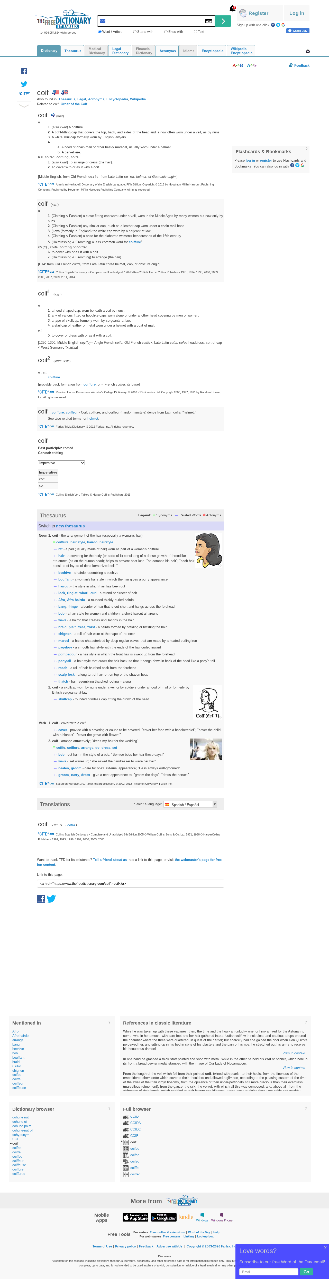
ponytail (64, 661)
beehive (64, 573)
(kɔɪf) (57, 294)
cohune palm (21, 1126)
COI (15, 1139)
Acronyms (96, 99)
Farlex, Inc (228, 1246)
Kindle (186, 1217)
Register (258, 13)
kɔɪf (55, 204)
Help (216, 1232)
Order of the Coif (74, 104)
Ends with (175, 32)
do (97, 748)
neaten (63, 768)
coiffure (135, 242)
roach (62, 668)
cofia (71, 825)
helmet (92, 418)
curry (75, 775)
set (114, 748)
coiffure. (54, 377)
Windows (202, 1217)
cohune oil (20, 1122)
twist (91, 627)
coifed (16, 1075)
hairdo (92, 542)
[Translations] (251, 65)
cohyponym (21, 1135)
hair (61, 556)
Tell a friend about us (110, 860)
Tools (308, 51)
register (266, 160)
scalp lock (66, 674)
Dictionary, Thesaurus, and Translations (182, 1200)
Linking (189, 1236)
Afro (61, 600)
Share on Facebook (297, 30)
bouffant (64, 579)
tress (81, 627)
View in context (293, 1053)
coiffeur (72, 412)
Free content (171, 1236)
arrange (87, 748)
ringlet (72, 593)
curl (93, 593)
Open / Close (24, 106)
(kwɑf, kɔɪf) (61, 361)
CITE (24, 95)
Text (201, 32)
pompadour (67, 654)
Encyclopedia (117, 99)
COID (134, 1116)
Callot (16, 1066)
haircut (63, 586)
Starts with (145, 32)
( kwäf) (60, 127)
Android (164, 1217)
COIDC (135, 1129)
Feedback (301, 65)
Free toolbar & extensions (167, 1232)
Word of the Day (199, 1232)
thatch (63, 681)
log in (250, 160)
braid (62, 627)
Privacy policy (125, 1246)
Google (283, 25)
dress (106, 748)
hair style (77, 542)
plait (72, 627)
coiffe (60, 748)
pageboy (65, 647)
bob (61, 613)
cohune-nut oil (22, 1130)
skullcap (65, 699)
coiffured (18, 1174)
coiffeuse (19, 1088)
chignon (64, 634)
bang (62, 606)
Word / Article (112, 32)
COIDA (135, 1123)
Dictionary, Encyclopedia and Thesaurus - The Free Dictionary (63, 19)
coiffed (17, 1156)
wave (62, 620)
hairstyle (106, 542)
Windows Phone (222, 1217)
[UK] (64, 92)
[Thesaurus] (237, 65)
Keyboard (208, 21)
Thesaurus (67, 99)
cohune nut (20, 1117)
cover (62, 730)
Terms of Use (102, 1246)
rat (60, 549)
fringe (73, 606)
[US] (55, 92)
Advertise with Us (169, 1246)
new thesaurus (70, 526)
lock (61, 593)
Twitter (278, 25)
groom (76, 768)
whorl (83, 593)
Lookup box (205, 1236)
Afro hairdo (76, 600)
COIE (134, 1136)
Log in (296, 13)
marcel (63, 641)
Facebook (273, 25)
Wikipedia (138, 99)
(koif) (60, 116)
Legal (81, 99)
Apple (135, 1217)
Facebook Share (24, 71)
